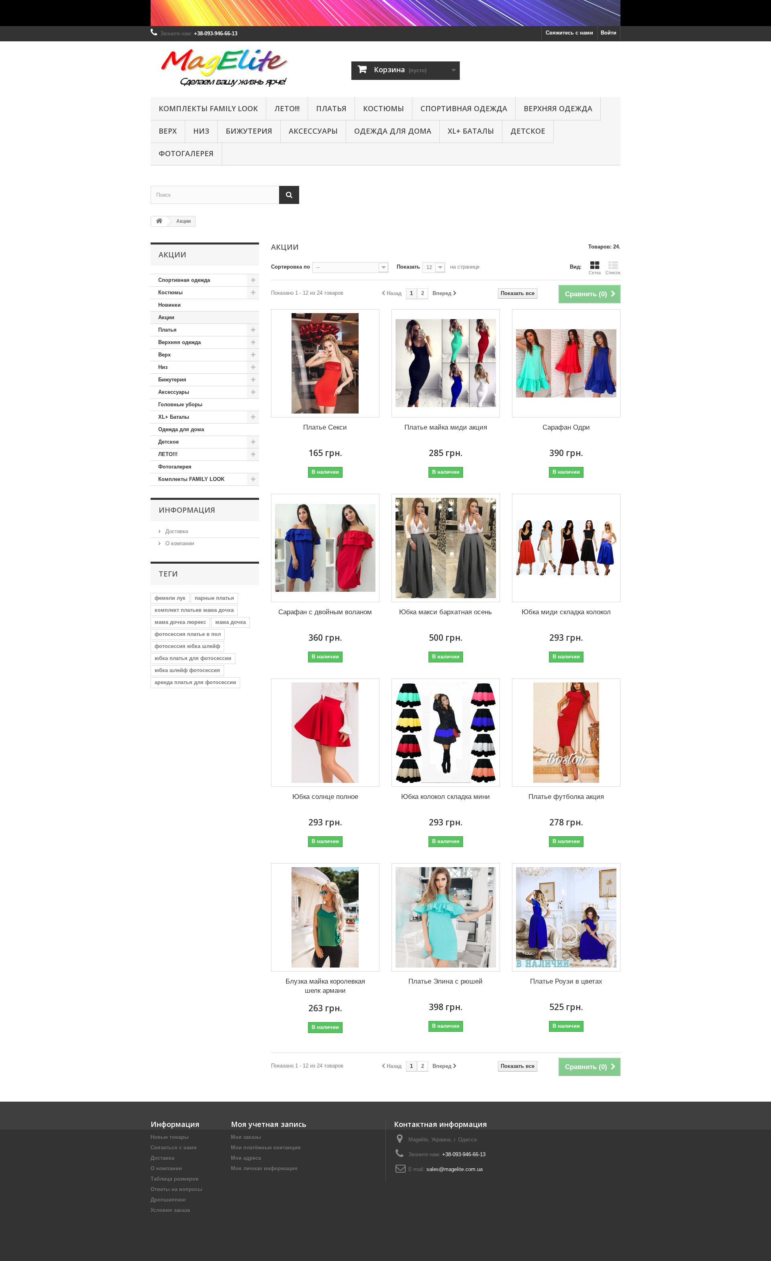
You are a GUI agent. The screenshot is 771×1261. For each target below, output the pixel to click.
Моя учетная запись (268, 1124)
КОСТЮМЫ (383, 108)
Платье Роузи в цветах (566, 981)
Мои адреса (246, 1158)
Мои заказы (246, 1137)
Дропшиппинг (168, 1200)
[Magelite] (225, 67)
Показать (408, 267)
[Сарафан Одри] (566, 363)
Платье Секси (325, 427)
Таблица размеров (175, 1179)
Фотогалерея (186, 153)
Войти (608, 33)
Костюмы (170, 292)
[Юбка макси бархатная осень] (446, 548)
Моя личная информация (264, 1168)
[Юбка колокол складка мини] (446, 732)
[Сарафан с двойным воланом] (325, 548)
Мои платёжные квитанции (266, 1148)
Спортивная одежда (463, 108)
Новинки (169, 305)
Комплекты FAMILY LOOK (208, 108)
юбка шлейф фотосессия (187, 670)
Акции (166, 317)
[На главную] (159, 221)
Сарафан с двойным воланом (325, 612)
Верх (168, 131)
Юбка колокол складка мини (445, 797)
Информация (187, 510)
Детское (527, 131)
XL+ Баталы (471, 131)
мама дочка (230, 622)
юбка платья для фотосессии (193, 658)
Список (613, 272)
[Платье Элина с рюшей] (446, 917)
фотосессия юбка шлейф (187, 646)
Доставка (176, 531)
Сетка (595, 272)
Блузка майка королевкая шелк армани (325, 986)
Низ (201, 131)
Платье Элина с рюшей (445, 981)
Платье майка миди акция (445, 427)
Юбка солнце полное (325, 797)
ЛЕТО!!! (287, 108)
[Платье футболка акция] (566, 732)
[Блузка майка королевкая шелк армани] (325, 917)
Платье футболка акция (566, 797)
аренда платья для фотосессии (195, 682)
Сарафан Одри (566, 427)
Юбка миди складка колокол (566, 612)
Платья (331, 108)
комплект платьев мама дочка (194, 610)
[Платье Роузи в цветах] (566, 917)
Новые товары (170, 1137)
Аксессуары (313, 131)
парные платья (214, 598)
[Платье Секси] (325, 363)
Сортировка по (290, 267)
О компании (179, 543)
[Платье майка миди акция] (446, 363)
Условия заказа (170, 1210)
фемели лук (170, 598)
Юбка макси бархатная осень (445, 612)
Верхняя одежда (558, 108)
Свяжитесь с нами (569, 33)
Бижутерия (249, 131)
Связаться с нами (174, 1148)
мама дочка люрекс (180, 622)
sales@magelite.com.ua (454, 1169)
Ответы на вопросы (176, 1189)
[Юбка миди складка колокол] (566, 548)
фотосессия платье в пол (188, 634)
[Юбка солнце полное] (325, 732)
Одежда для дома (392, 131)
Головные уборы (180, 404)
